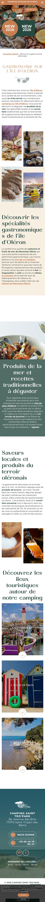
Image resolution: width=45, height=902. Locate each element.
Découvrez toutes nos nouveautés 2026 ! (22, 1)
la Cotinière (7, 275)
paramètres (24, 891)
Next (42, 3)
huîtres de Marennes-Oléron (16, 283)
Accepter (23, 895)
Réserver (31, 10)
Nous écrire (25, 834)
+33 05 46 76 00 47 (26, 842)
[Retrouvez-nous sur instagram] (19, 853)
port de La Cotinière (25, 259)
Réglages (23, 899)
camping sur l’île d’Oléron (15, 104)
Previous (3, 3)
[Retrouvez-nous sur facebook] (26, 853)
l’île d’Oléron (36, 90)
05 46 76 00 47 (17, 10)
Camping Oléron (10, 54)
